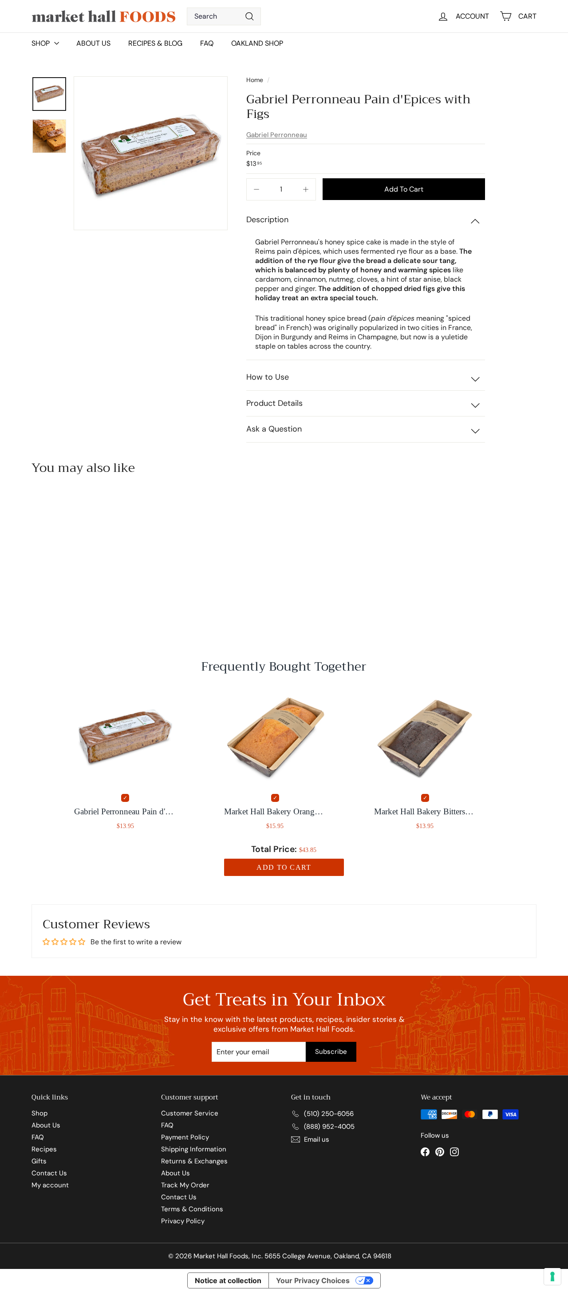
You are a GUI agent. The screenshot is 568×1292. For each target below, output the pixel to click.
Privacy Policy (183, 1221)
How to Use (267, 377)
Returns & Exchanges (194, 1161)
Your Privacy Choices (313, 1280)
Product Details (274, 403)
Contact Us (49, 1173)
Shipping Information (193, 1149)
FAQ (206, 43)
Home (255, 80)
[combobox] (224, 16)
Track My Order (185, 1185)
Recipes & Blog (155, 43)
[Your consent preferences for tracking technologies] (552, 1276)
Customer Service (189, 1113)
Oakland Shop (257, 43)
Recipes (44, 1149)
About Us (93, 43)
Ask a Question (274, 429)
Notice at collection (228, 1280)
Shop (39, 1113)
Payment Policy (185, 1137)
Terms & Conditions (192, 1209)
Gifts (39, 1161)
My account (50, 1185)
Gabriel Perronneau (276, 134)
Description (267, 219)
